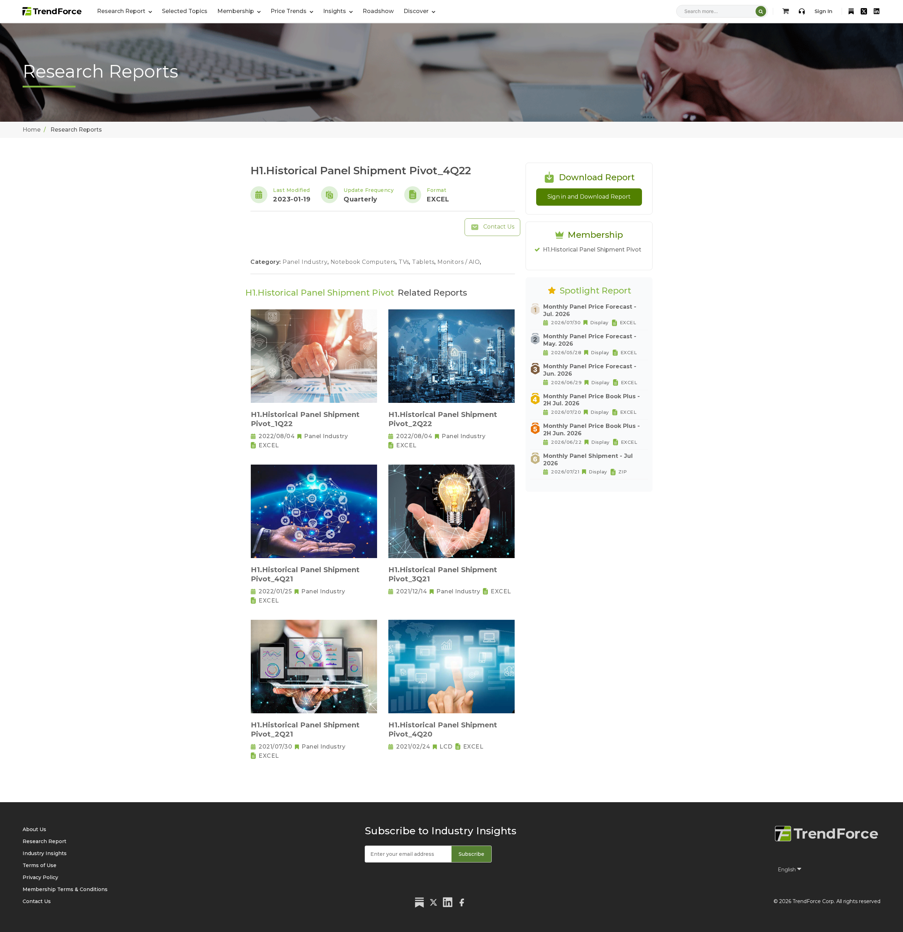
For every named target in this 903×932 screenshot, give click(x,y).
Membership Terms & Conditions (65, 889)
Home (32, 129)
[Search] (761, 11)
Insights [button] (335, 11)
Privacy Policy (40, 877)
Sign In (823, 11)
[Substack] (851, 11)
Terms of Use (39, 865)
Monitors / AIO (459, 262)
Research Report (44, 841)
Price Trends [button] (289, 11)
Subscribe (471, 854)
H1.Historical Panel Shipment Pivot (592, 249)
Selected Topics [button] (184, 11)
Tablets (424, 262)
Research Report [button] (122, 11)
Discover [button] (417, 11)
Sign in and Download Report (589, 196)
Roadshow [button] (378, 11)
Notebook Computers (364, 262)
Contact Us (498, 226)
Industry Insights (45, 853)
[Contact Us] (801, 11)
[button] (239, 11)
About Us (34, 829)
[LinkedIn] (876, 11)
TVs (405, 262)
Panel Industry (306, 262)
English (787, 869)
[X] (864, 11)
